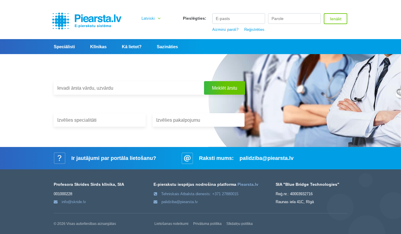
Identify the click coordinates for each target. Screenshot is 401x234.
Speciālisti (64, 46)
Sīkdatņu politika (239, 224)
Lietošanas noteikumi (171, 224)
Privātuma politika (207, 224)
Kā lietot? (131, 46)
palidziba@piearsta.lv (267, 158)
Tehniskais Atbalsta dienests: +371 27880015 (199, 194)
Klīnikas (98, 46)
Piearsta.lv (247, 184)
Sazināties (167, 46)
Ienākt (335, 18)
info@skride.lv (74, 202)
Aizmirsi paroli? (225, 29)
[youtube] (344, 3)
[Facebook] (337, 3)
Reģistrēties (254, 29)
